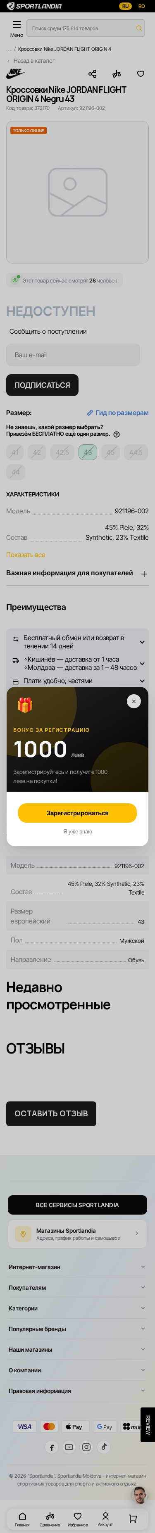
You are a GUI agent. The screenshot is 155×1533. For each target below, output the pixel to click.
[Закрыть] (134, 701)
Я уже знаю (77, 831)
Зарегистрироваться (78, 812)
